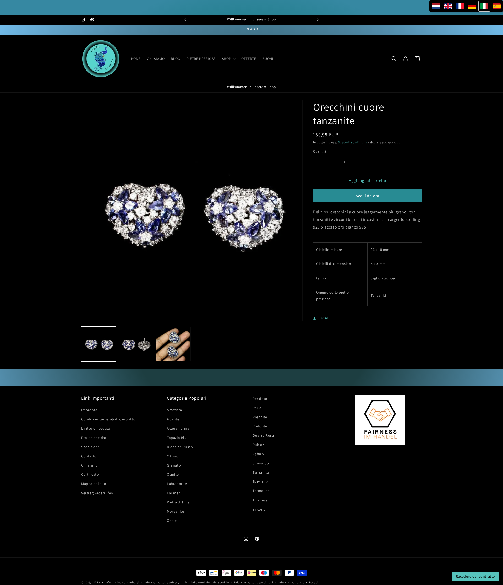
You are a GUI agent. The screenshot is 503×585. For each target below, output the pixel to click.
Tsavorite (260, 481)
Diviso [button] (323, 318)
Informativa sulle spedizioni (253, 582)
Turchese (260, 500)
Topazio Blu (177, 437)
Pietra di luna (178, 502)
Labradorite (177, 483)
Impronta (89, 410)
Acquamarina (178, 428)
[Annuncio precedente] (185, 20)
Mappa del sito (93, 483)
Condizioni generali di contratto (108, 419)
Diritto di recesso (95, 428)
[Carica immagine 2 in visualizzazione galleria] (136, 344)
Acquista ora (367, 195)
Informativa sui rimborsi (122, 582)
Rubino (259, 444)
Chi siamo (89, 465)
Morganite (175, 511)
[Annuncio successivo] (318, 20)
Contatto (89, 456)
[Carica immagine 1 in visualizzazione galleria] (98, 344)
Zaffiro (258, 454)
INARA (96, 582)
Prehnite (260, 417)
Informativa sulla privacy (161, 582)
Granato (174, 465)
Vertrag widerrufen (97, 493)
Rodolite (260, 426)
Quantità (319, 151)
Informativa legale (291, 582)
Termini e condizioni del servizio (207, 582)
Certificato (90, 474)
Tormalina (261, 491)
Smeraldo (261, 463)
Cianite (173, 474)
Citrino (172, 456)
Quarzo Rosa (263, 435)
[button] (228, 58)
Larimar (173, 493)
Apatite (173, 419)
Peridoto (260, 398)
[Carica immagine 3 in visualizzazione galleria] (173, 344)
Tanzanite (261, 472)
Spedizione (90, 447)
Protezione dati (94, 437)
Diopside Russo (180, 447)
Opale (172, 520)
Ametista (174, 410)
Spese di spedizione (352, 142)
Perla (257, 407)
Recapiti (315, 582)
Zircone (259, 509)
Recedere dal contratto (475, 576)
